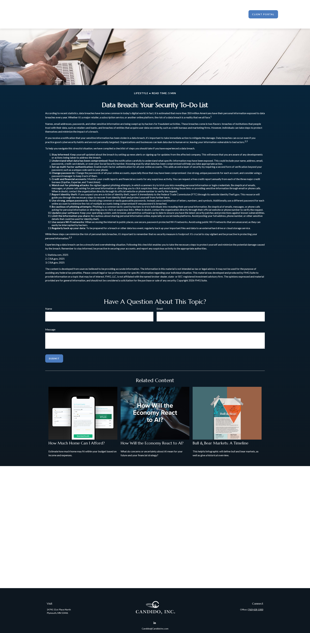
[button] (141, 14)
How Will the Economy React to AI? (152, 443)
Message (50, 329)
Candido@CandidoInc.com (155, 628)
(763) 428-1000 (255, 609)
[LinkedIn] (155, 623)
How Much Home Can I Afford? (76, 443)
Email (160, 308)
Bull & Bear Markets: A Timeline (220, 443)
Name (48, 308)
